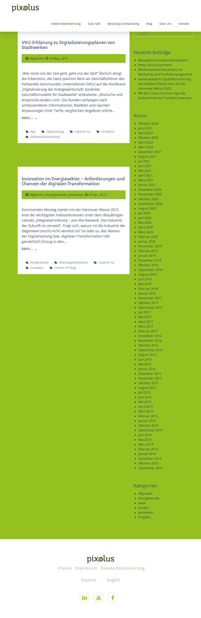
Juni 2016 (145, 359)
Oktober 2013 (148, 463)
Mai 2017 (144, 317)
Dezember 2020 (149, 189)
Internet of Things (65, 268)
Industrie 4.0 (82, 131)
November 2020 (150, 194)
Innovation (107, 131)
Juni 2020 (145, 218)
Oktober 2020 (148, 199)
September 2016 (150, 350)
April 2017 (145, 322)
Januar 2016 (147, 369)
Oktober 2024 (148, 123)
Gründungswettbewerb (73, 262)
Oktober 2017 (148, 303)
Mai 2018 (144, 284)
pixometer (75, 194)
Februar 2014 (148, 449)
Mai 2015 (144, 402)
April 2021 (145, 175)
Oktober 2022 (148, 137)
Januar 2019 (147, 255)
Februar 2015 (148, 416)
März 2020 (145, 232)
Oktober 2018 (148, 265)
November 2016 (150, 340)
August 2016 (147, 355)
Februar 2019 (148, 251)
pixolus (143, 508)
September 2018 (150, 270)
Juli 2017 (144, 312)
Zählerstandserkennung (44, 137)
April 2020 (145, 227)
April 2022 (145, 142)
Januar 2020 (147, 241)
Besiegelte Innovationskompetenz (163, 60)
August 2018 (147, 274)
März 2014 (145, 444)
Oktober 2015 (148, 383)
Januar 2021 (147, 185)
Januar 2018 (147, 293)
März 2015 (145, 411)
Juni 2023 (145, 128)
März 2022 (145, 147)
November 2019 (150, 246)
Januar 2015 (147, 421)
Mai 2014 (144, 439)
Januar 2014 (147, 454)
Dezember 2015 (149, 373)
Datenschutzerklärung (123, 568)
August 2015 (147, 388)
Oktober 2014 (148, 425)
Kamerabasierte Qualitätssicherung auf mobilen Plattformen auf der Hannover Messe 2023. (164, 84)
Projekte (144, 517)
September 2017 (150, 307)
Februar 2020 (148, 237)
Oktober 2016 (148, 345)
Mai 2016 (144, 364)
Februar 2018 (148, 288)
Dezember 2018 (149, 260)
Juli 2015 (144, 392)
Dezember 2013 (149, 458)
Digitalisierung (54, 131)
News (142, 503)
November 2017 (150, 298)
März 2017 (145, 326)
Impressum (87, 568)
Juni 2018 (145, 279)
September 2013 (150, 468)
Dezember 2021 (149, 152)
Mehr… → (29, 117)
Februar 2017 (148, 331)
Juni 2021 (145, 166)
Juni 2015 (145, 397)
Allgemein (36, 58)
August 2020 (147, 208)
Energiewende (56, 194)
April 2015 (145, 406)
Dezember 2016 (149, 336)
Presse (65, 568)
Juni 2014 (145, 435)
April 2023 (145, 133)
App (32, 131)
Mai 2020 (144, 222)
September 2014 (150, 430)
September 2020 (150, 204)
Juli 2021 (144, 161)
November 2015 (150, 378)
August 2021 (147, 156)
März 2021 (145, 180)
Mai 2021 (144, 171)
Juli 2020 (144, 213)
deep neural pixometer (155, 65)
